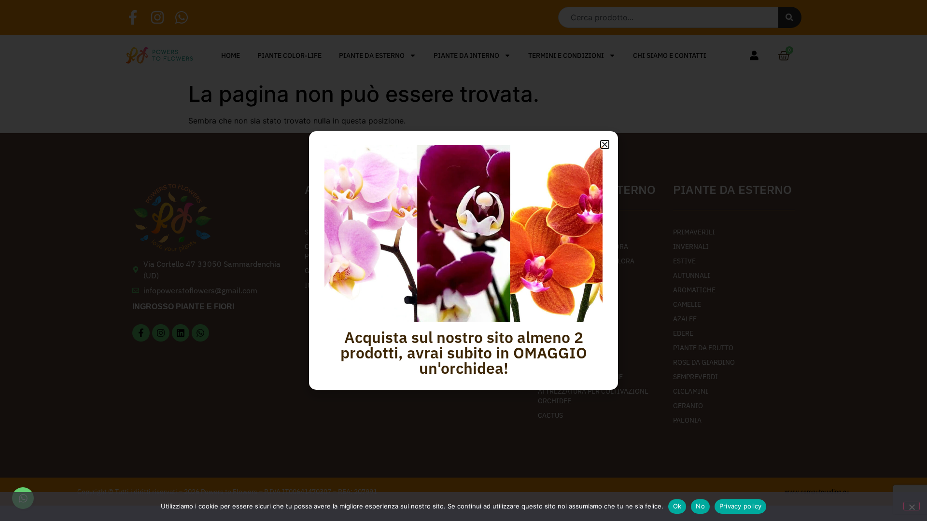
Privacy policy (740, 506)
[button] (604, 144)
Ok (677, 506)
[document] (463, 260)
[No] (911, 506)
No (700, 506)
